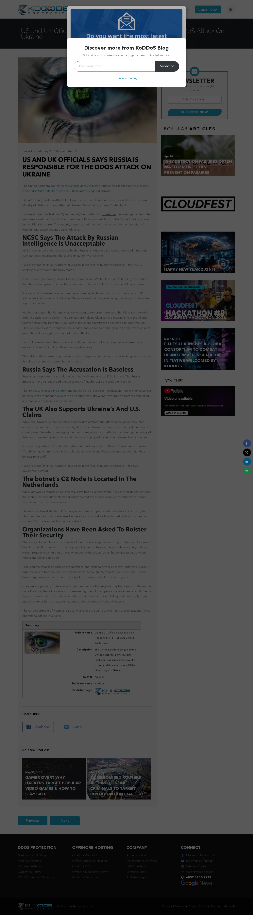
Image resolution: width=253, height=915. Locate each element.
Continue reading (126, 78)
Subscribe (167, 66)
